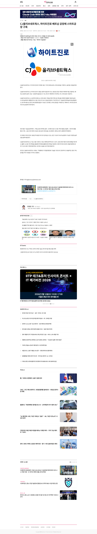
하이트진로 (24, 199)
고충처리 (42, 527)
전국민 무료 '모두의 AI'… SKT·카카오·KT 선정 (34, 313)
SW (25, 20)
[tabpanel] (48, 286)
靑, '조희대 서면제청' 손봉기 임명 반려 (31, 378)
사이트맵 (48, 527)
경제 (49, 6)
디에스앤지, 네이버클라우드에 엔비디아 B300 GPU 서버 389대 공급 (39, 361)
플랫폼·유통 (55, 6)
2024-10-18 (55, 30)
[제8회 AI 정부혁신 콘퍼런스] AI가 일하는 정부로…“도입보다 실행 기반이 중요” (42, 340)
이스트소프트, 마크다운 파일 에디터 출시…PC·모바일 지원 (37, 318)
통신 (44, 6)
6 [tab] (50, 303)
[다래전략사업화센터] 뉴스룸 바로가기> (46, 191)
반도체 (27, 6)
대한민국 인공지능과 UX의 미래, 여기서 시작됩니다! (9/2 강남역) (37, 36)
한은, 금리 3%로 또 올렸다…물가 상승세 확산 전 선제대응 (41, 208)
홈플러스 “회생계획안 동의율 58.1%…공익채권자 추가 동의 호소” (39, 405)
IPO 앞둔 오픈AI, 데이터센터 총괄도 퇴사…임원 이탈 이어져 (37, 329)
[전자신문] (48, 2)
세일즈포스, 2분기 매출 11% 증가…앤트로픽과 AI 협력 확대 (37, 350)
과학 (62, 6)
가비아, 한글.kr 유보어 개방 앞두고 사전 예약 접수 (34, 345)
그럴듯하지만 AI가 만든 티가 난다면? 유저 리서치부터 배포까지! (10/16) (39, 252)
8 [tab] (53, 303)
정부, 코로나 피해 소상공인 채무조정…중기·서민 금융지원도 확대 (38, 444)
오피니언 (75, 6)
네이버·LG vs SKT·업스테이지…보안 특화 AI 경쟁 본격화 (36, 324)
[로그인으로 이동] (75, 2)
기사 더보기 (37, 206)
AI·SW (21, 6)
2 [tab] (44, 303)
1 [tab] (43, 303)
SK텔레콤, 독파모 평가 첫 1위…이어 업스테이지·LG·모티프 (37, 356)
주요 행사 (23, 267)
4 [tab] (47, 303)
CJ (30, 199)
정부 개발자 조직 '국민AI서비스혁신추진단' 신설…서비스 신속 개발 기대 (40, 334)
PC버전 (53, 527)
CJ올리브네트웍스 (39, 199)
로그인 (21, 527)
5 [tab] (49, 303)
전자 (32, 6)
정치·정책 (68, 6)
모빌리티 (38, 6)
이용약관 (27, 527)
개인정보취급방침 (35, 527)
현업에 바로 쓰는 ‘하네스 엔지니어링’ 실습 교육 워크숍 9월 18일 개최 (38, 249)
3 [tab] (46, 303)
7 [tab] (52, 303)
